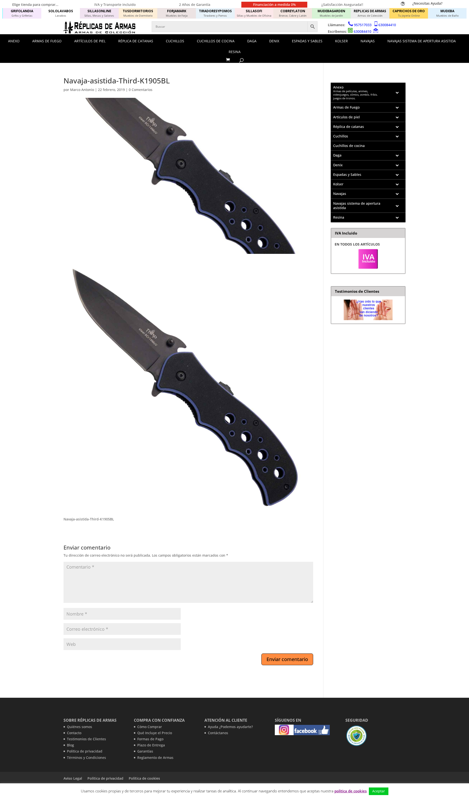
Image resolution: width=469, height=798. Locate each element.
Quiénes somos (79, 726)
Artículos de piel (90, 41)
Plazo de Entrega (151, 745)
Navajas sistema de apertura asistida (421, 41)
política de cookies (350, 790)
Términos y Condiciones (86, 757)
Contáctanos (218, 733)
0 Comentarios (140, 89)
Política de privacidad (84, 751)
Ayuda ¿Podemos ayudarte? (230, 726)
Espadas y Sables (307, 41)
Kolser (341, 41)
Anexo (14, 41)
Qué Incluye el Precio (154, 733)
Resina (235, 51)
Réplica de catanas (135, 41)
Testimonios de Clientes (86, 739)
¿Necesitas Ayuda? (427, 3)
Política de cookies (144, 778)
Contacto (74, 733)
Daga (251, 41)
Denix (274, 41)
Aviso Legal (73, 778)
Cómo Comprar (149, 726)
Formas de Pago (150, 739)
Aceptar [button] (378, 791)
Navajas (368, 41)
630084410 (387, 24)
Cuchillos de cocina (215, 41)
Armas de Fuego (47, 41)
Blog (70, 745)
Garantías (145, 751)
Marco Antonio (82, 89)
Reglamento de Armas (155, 757)
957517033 (363, 24)
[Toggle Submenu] (396, 93)
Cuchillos (175, 41)
